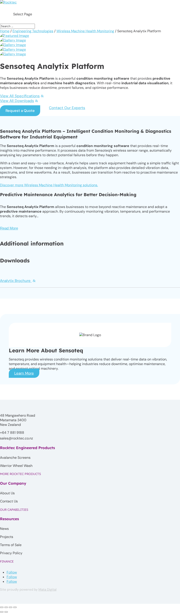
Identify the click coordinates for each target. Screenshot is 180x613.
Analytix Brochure (16, 280)
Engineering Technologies (33, 31)
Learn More (24, 373)
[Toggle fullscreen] (6, 607)
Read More (9, 228)
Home (4, 31)
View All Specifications (20, 95)
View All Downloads (17, 100)
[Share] (10, 607)
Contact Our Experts (67, 107)
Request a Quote (20, 110)
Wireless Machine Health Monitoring (85, 31)
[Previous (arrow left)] (2, 612)
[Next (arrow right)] (6, 612)
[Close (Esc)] (15, 607)
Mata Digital (47, 589)
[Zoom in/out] (2, 607)
